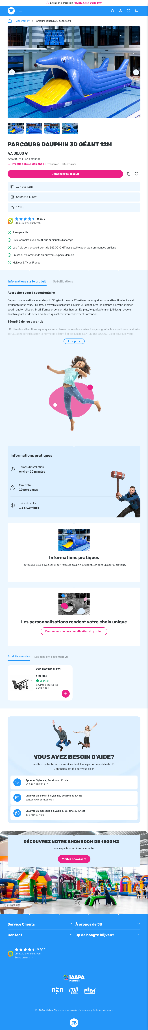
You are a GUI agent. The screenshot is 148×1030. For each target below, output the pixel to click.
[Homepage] (11, 10)
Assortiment (23, 20)
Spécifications (63, 281)
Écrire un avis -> (24, 957)
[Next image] (136, 72)
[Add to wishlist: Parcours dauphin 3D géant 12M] (136, 174)
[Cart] (136, 11)
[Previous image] (12, 72)
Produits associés (19, 656)
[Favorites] (128, 11)
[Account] (121, 11)
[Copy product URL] (128, 174)
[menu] (20, 11)
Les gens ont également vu (51, 656)
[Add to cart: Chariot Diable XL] (66, 694)
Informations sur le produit (27, 281)
